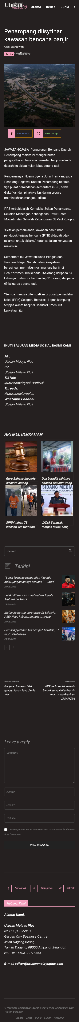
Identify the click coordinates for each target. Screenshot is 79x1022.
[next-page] (13, 647)
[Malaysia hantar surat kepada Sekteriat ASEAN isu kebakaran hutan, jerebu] (68, 616)
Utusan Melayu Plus (18, 361)
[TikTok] (60, 888)
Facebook (20, 888)
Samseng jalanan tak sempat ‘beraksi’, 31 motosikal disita (31, 632)
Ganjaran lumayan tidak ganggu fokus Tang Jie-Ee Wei (19, 690)
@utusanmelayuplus (19, 393)
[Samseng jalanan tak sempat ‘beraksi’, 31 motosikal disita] (68, 633)
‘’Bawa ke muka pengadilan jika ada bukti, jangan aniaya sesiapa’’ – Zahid (29, 580)
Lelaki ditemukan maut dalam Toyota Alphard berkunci (28, 597)
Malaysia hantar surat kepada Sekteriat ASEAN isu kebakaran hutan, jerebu (30, 615)
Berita (9, 54)
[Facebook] (8, 888)
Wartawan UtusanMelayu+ (21, 49)
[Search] (70, 551)
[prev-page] (6, 647)
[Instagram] (34, 888)
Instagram (46, 888)
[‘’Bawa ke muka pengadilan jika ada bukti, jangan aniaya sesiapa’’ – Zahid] (68, 581)
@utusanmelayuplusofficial (23, 383)
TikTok (70, 888)
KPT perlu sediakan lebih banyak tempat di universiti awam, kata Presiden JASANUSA (59, 692)
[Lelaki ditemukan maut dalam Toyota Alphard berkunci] (68, 599)
